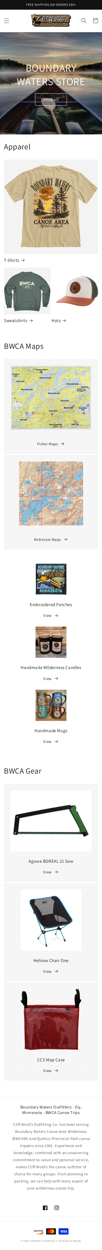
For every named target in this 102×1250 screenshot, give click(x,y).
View (47, 615)
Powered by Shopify (70, 1240)
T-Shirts (11, 260)
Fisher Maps (47, 443)
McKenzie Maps (47, 539)
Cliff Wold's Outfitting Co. (44, 1240)
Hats (56, 320)
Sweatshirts (15, 320)
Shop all (51, 99)
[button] (6, 20)
